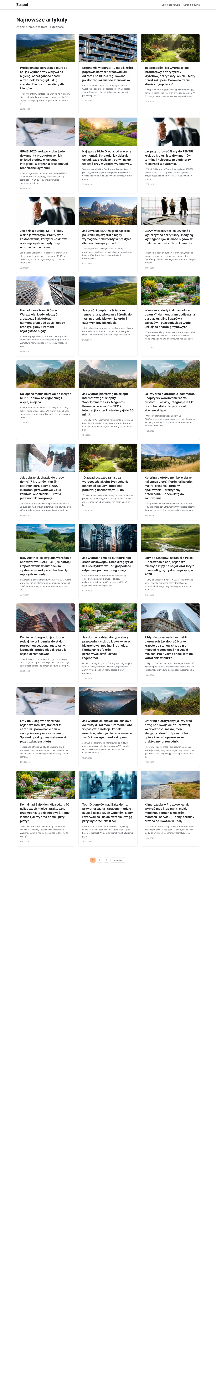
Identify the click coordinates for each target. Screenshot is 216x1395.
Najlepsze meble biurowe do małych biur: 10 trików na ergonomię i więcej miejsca (45, 398)
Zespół (22, 5)
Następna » (118, 860)
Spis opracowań (171, 4)
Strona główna (191, 4)
